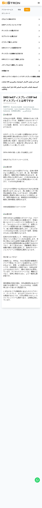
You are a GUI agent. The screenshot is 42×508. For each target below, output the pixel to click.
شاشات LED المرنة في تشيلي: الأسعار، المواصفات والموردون (20, 82)
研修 (19, 10)
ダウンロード (6, 13)
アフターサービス (7, 10)
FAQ (27, 10)
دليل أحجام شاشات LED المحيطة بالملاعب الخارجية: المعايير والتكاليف (20, 88)
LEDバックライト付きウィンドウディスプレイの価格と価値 (21, 76)
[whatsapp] (37, 480)
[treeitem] (21, 19)
